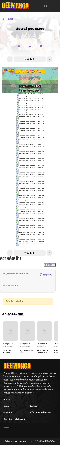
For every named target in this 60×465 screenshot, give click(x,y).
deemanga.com (25, 441)
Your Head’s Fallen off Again (43, 353)
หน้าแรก (7, 399)
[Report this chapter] (41, 46)
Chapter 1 (8, 343)
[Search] (45, 6)
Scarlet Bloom (7, 351)
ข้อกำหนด (8, 412)
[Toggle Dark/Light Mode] (30, 46)
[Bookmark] (19, 46)
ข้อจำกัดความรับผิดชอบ (14, 419)
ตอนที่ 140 (28, 59)
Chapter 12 (42, 343)
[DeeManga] (16, 6)
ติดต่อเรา (34, 406)
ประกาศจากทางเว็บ (26, 351)
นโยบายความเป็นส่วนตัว (41, 412)
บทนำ (6, 406)
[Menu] (54, 6)
